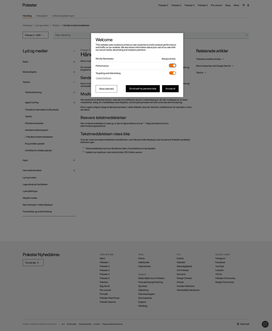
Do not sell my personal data (142, 89)
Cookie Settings (103, 78)
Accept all (170, 89)
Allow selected (106, 89)
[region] (137, 65)
